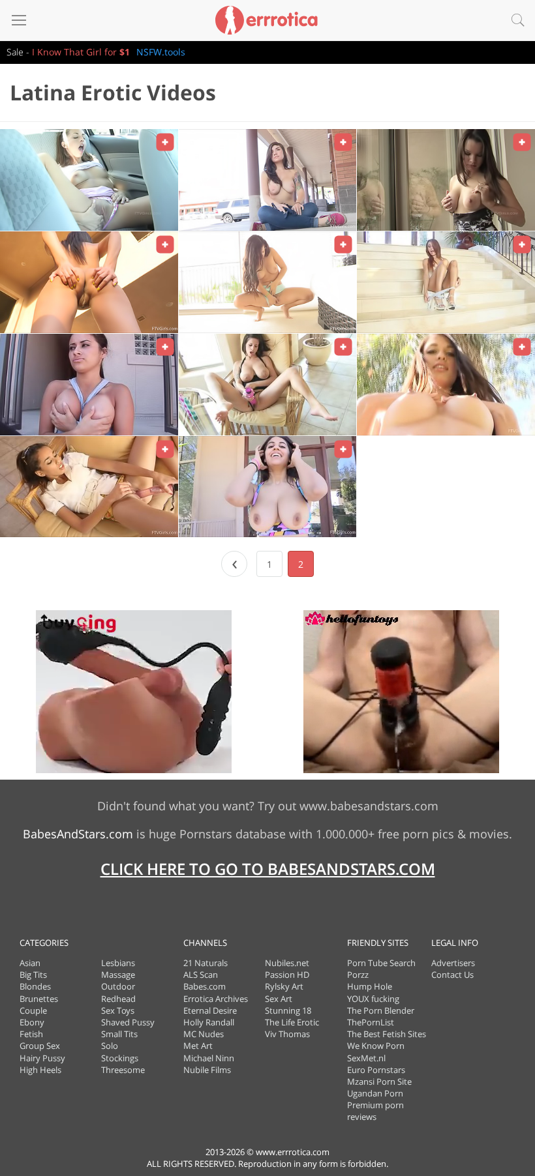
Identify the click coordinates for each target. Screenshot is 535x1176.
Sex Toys (117, 1010)
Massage (118, 974)
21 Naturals (205, 963)
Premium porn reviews (375, 1111)
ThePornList (370, 1022)
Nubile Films (207, 1070)
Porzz (358, 974)
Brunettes (39, 999)
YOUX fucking (373, 999)
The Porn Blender (380, 1010)
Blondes (35, 986)
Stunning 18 (288, 1010)
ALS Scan (200, 974)
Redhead (118, 999)
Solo (109, 1045)
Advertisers (453, 963)
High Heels (40, 1070)
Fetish (31, 1034)
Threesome (123, 1070)
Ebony (32, 1022)
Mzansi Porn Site (379, 1081)
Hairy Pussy (42, 1058)
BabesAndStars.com (78, 834)
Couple (33, 1010)
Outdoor (118, 986)
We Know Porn (376, 1045)
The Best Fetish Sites (386, 1034)
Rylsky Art (284, 986)
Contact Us (452, 974)
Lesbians (118, 963)
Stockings (119, 1058)
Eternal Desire (210, 1010)
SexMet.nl (366, 1058)
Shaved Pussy (128, 1022)
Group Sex (40, 1045)
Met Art (198, 1045)
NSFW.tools (160, 52)
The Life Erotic (292, 1022)
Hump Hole (369, 986)
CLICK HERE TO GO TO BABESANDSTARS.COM (267, 868)
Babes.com (204, 986)
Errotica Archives (215, 999)
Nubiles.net (287, 963)
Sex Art (278, 999)
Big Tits (33, 974)
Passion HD (287, 974)
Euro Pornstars (376, 1070)
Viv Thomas (287, 1034)
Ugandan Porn (375, 1093)
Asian (30, 963)
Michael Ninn (208, 1058)
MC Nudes (203, 1034)
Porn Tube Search (381, 963)
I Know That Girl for (81, 52)
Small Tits (119, 1034)
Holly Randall (208, 1022)
